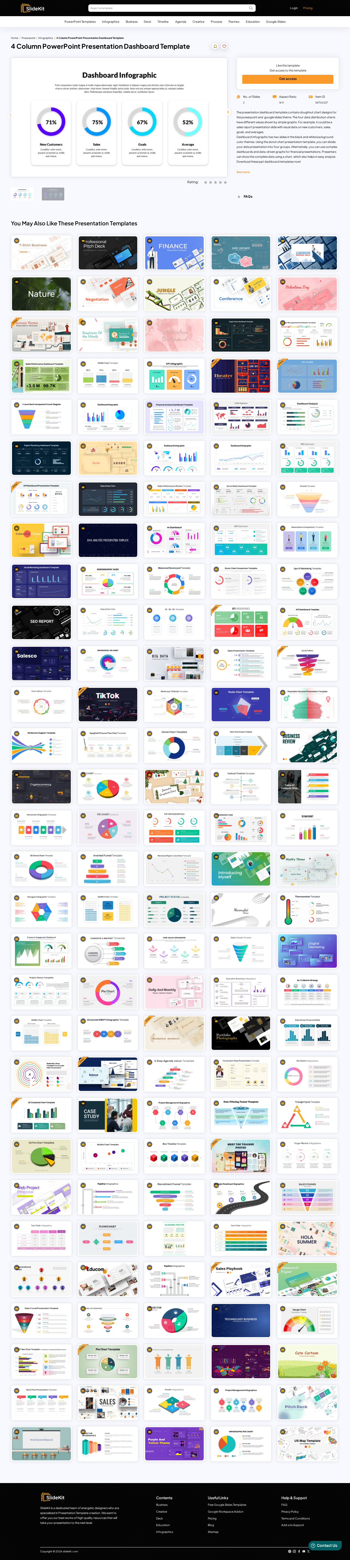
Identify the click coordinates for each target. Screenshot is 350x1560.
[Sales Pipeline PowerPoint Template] (108, 1197)
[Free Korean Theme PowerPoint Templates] (41, 335)
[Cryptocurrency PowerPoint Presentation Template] (41, 786)
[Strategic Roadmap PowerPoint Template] (241, 1197)
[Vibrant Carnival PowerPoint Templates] (241, 1361)
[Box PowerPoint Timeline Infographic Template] (174, 1156)
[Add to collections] (215, 46)
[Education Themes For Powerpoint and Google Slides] (108, 1279)
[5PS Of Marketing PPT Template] (307, 581)
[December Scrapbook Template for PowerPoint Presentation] (174, 786)
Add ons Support (292, 1525)
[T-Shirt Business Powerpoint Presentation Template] (41, 252)
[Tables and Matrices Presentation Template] (41, 1238)
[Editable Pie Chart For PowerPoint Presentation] (307, 1074)
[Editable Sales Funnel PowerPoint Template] (241, 950)
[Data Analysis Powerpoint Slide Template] (108, 540)
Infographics (110, 21)
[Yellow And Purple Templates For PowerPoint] (174, 1443)
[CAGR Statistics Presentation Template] (241, 416)
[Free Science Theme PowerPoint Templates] (108, 1074)
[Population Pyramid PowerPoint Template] (307, 704)
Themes (233, 21)
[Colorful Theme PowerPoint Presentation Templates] (41, 540)
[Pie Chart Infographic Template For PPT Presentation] (108, 786)
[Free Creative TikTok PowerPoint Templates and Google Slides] (108, 704)
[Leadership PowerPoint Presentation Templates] (307, 252)
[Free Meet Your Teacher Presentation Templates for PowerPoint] (241, 1156)
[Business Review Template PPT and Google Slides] (307, 745)
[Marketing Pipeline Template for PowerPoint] (174, 1279)
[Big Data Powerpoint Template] (174, 663)
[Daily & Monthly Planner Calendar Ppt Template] (174, 992)
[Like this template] (224, 46)
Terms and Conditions (295, 1518)
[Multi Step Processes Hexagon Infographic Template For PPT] (41, 909)
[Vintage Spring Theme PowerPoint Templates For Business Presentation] (108, 458)
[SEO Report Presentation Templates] (41, 622)
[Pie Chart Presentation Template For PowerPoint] (108, 992)
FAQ (284, 1504)
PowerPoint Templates (80, 21)
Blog (211, 1525)
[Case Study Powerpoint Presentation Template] (108, 1115)
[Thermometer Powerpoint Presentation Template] (307, 909)
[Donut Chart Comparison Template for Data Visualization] (241, 581)
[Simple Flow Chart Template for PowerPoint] (108, 1238)
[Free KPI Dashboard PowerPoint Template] (307, 376)
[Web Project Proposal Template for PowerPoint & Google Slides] (41, 1197)
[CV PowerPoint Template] (241, 1074)
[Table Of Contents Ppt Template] (307, 786)
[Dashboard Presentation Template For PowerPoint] (108, 416)
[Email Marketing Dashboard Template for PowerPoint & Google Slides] (41, 581)
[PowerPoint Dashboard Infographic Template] (174, 458)
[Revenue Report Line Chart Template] (174, 868)
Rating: (193, 182)
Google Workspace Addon (225, 1511)
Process (216, 21)
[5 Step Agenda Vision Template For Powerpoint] (174, 1074)
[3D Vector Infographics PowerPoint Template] (174, 1320)
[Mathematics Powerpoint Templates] (307, 868)
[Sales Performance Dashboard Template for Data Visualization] (41, 376)
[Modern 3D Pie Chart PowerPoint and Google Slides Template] (41, 1156)
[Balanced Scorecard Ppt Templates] (174, 581)
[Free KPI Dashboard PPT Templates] (241, 622)
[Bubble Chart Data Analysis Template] (108, 1156)
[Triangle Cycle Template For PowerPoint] (307, 1115)
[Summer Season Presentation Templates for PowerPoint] (307, 1238)
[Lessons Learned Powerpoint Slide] (108, 950)
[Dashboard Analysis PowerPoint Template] (307, 416)
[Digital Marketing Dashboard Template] (41, 458)
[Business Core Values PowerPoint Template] (41, 704)
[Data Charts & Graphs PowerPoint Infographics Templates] (108, 622)
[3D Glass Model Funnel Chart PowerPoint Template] (108, 1320)
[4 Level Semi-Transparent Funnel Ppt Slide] (41, 416)
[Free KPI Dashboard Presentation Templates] (41, 499)
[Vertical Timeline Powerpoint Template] (241, 786)
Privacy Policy (290, 1511)
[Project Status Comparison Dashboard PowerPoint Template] (174, 909)
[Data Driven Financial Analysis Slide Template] (307, 1033)
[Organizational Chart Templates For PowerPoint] (41, 1279)
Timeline (163, 21)
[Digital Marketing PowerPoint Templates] (307, 950)
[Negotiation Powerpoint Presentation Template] (108, 294)
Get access (288, 79)
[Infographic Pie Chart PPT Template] (241, 1443)
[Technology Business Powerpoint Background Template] (241, 1320)
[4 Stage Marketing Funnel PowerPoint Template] (307, 499)
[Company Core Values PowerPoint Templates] (174, 950)
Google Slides (275, 21)
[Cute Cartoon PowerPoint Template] (307, 1361)
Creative (198, 21)
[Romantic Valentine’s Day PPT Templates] (307, 294)
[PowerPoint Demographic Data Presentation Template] (241, 827)
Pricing (308, 8)
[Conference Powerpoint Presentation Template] (241, 294)
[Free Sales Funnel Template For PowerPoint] (307, 663)
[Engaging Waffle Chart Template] (108, 909)
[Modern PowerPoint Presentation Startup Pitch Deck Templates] (307, 1402)
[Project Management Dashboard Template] (307, 335)
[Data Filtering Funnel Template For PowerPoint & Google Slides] (241, 1115)
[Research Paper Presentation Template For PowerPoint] (307, 1279)
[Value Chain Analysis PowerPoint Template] (241, 745)
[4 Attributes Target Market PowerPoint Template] (307, 1156)
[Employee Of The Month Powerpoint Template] (108, 335)
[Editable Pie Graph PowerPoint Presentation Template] (108, 663)
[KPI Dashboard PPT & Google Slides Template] (307, 622)
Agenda (180, 21)
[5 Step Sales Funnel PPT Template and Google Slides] (41, 1320)
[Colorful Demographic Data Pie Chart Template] (108, 581)
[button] (228, 112)
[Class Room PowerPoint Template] (41, 1443)
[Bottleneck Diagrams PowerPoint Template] (41, 745)
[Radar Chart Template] (241, 704)
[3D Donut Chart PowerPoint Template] (41, 868)
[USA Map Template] (307, 1443)
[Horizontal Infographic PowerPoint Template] (41, 827)
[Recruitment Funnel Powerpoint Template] (174, 1197)
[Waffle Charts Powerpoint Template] (108, 376)
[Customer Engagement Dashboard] (41, 950)
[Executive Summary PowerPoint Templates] (241, 992)
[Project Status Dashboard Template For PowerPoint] (41, 992)
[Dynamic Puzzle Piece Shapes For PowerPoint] (174, 1402)
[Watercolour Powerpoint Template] (174, 335)
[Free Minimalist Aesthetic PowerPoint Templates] (174, 1033)
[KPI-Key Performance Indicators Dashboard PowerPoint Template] (241, 540)
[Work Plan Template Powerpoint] (41, 1402)
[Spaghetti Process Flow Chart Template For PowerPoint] (108, 745)
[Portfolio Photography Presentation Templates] (241, 1033)
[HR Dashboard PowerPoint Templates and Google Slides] (174, 540)
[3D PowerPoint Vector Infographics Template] (108, 1443)
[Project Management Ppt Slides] (174, 1115)
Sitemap (213, 1531)
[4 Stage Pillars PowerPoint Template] (174, 1361)
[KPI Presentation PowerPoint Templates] (174, 376)
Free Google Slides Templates (227, 1504)
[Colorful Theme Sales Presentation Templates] (108, 1402)
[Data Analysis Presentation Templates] (108, 499)
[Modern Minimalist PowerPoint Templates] (241, 909)
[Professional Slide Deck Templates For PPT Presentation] (108, 252)
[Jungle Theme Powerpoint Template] (174, 294)
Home (14, 37)
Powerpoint (28, 37)
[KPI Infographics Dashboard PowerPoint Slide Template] (174, 827)
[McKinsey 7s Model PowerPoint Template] (174, 704)
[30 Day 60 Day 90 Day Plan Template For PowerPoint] (174, 622)
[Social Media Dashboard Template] (241, 499)
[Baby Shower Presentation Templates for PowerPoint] (241, 252)
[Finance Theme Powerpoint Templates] (174, 252)
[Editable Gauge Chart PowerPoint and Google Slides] (307, 1320)
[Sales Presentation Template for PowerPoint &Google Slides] (41, 663)
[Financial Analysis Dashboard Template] (174, 416)
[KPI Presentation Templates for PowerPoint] (307, 458)
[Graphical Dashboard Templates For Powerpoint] (241, 458)
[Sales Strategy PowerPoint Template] (241, 663)
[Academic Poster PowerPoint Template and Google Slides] (174, 1238)
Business (132, 21)
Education (253, 21)
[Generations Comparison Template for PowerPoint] (307, 540)
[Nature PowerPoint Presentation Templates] (41, 294)
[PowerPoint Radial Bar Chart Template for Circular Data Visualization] (41, 1074)
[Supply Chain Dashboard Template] (241, 335)
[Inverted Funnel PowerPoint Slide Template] (108, 868)
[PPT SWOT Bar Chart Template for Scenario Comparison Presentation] (41, 1361)
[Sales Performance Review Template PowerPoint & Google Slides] (174, 499)
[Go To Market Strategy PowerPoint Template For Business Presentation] (307, 992)
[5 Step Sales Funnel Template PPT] (307, 1197)
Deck (147, 21)
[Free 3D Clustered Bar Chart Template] (41, 1115)
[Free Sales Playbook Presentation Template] (241, 1279)
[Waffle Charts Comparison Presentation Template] (41, 1033)
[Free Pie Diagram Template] (108, 1361)
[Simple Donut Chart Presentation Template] (174, 745)
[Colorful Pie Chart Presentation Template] (108, 827)
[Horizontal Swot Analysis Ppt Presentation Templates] (108, 1033)
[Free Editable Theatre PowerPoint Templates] (241, 376)
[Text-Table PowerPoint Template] (241, 1238)
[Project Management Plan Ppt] (241, 1402)
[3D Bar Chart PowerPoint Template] (307, 827)
